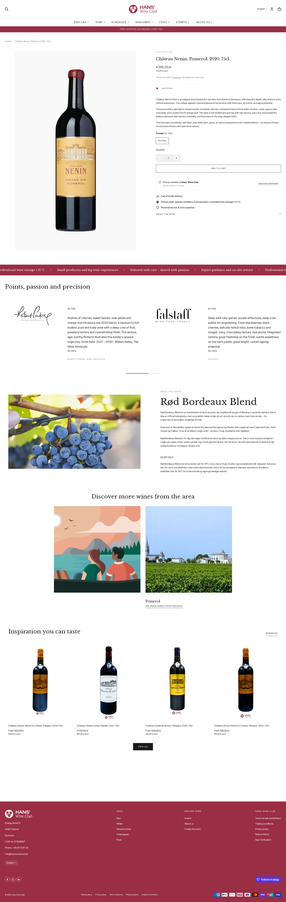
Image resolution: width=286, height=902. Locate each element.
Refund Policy (262, 834)
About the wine (165, 214)
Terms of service (116, 894)
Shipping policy (132, 894)
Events (188, 818)
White (119, 823)
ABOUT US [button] (203, 22)
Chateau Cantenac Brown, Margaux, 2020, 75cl (169, 725)
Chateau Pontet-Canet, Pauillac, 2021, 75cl (98, 725)
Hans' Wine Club (18, 895)
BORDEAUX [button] (119, 22)
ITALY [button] (163, 22)
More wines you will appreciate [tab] (143, 777)
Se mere (72, 350)
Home (8, 41)
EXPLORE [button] (80, 22)
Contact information (150, 894)
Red (118, 818)
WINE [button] (99, 22)
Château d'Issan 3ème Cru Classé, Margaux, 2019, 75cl (35, 725)
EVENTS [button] (181, 22)
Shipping (176, 77)
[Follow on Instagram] (13, 879)
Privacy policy (262, 829)
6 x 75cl (162, 140)
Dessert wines (124, 829)
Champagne (123, 834)
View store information (268, 183)
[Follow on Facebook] (7, 879)
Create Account (193, 829)
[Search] (6, 9)
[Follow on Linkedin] (18, 879)
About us (189, 823)
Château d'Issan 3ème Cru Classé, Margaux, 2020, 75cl (241, 725)
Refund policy (86, 894)
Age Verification (263, 839)
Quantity (160, 149)
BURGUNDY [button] (143, 22)
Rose (119, 839)
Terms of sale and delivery (268, 818)
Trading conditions (264, 823)
